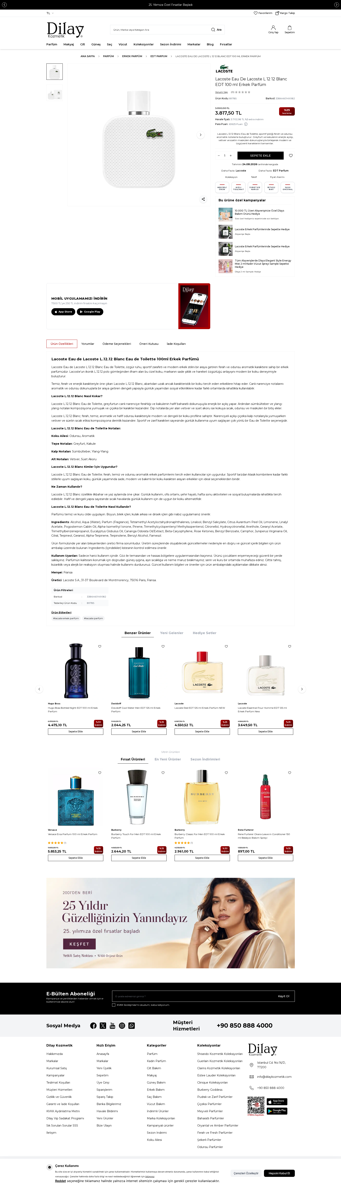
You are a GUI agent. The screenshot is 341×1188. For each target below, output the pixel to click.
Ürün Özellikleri (62, 344)
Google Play (92, 311)
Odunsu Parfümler (210, 1147)
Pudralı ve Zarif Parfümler (215, 1097)
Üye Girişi (103, 1082)
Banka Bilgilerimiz (109, 1104)
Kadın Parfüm (156, 1061)
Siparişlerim (104, 1090)
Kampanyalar (55, 1075)
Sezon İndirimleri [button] (205, 759)
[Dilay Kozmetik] (271, 1049)
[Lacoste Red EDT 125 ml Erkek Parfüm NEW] (202, 670)
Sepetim (102, 1075)
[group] (139, 135)
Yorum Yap (221, 92)
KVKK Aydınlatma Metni (63, 1111)
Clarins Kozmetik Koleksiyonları (218, 1068)
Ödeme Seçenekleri (117, 344)
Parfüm (51, 44)
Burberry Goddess (209, 1090)
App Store (65, 311)
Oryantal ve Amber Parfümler (217, 1125)
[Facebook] (93, 1025)
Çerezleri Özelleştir (246, 1173)
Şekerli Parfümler (209, 1140)
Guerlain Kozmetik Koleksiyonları (219, 1061)
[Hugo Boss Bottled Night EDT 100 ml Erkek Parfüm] (75, 670)
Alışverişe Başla (242, 234)
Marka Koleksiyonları (161, 1118)
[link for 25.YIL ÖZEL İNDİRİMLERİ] (170, 923)
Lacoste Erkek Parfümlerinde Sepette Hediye (262, 229)
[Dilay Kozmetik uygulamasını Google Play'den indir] (277, 1111)
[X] (103, 1025)
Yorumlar (87, 344)
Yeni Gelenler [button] (171, 633)
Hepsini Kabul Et (279, 1173)
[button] (4, 4)
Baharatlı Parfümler (210, 1118)
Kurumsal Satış (56, 1068)
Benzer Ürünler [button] (138, 633)
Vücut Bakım (156, 1104)
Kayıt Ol (283, 996)
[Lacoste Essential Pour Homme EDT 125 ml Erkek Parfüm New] (265, 670)
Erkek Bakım (156, 1090)
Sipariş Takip (105, 1097)
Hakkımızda (54, 1054)
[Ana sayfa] (65, 30)
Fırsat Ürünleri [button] (133, 759)
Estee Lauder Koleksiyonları (216, 1075)
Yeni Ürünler (105, 1118)
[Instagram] (122, 1025)
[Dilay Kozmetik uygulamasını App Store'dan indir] (277, 1101)
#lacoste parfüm (93, 618)
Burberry (116, 830)
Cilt (82, 44)
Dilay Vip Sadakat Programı (65, 1118)
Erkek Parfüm (132, 56)
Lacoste (241, 170)
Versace (52, 830)
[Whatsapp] (131, 1025)
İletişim (51, 1132)
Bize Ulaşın (104, 1125)
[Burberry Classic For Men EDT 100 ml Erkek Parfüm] (202, 797)
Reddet (60, 1181)
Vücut (123, 44)
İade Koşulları (176, 344)
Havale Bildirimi (107, 1111)
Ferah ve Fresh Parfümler (215, 1132)
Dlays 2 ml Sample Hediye (248, 271)
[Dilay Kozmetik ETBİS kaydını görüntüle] (256, 1106)
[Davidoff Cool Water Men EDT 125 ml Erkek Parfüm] (139, 670)
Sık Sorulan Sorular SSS (62, 1125)
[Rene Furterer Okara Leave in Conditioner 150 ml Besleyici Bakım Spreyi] (265, 797)
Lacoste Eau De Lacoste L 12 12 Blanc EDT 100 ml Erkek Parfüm (218, 56)
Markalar (194, 44)
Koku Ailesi (154, 1140)
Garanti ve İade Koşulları (62, 1104)
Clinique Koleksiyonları (212, 1082)
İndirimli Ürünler (158, 1111)
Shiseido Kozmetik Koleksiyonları (220, 1054)
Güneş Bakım (156, 1082)
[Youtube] (112, 1025)
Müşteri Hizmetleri (59, 1090)
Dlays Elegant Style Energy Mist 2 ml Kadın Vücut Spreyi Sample (263, 262)
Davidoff (116, 703)
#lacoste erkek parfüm (66, 618)
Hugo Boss (54, 703)
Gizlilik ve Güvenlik (59, 1097)
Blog (210, 44)
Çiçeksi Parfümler (209, 1104)
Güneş (96, 44)
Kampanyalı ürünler (160, 1125)
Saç (109, 44)
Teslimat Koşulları (58, 1082)
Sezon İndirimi (170, 44)
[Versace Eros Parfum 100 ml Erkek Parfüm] (75, 797)
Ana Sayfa (88, 56)
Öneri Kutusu (148, 344)
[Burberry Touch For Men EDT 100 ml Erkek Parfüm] (139, 797)
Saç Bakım (154, 1097)
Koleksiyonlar (144, 44)
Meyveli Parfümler (210, 1111)
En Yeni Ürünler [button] (168, 759)
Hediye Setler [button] (204, 633)
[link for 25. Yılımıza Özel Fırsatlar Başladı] (170, 5)
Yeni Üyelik (104, 1068)
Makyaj (69, 44)
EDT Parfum (158, 56)
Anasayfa (103, 1054)
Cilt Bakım (154, 1068)
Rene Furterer (246, 830)
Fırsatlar (226, 44)
